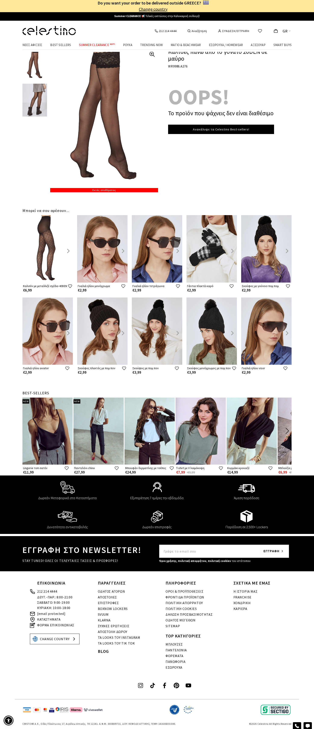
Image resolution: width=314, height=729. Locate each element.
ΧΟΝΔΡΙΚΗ (242, 603)
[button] (8, 720)
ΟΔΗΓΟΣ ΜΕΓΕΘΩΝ (180, 620)
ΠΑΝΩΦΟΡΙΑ (175, 661)
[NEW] (47, 463)
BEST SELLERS (60, 45)
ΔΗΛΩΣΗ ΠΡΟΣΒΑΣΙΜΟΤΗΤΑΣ (189, 614)
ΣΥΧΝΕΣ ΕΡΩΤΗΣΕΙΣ (114, 626)
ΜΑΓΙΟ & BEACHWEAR (186, 45)
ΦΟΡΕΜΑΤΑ (174, 656)
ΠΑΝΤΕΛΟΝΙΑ (176, 650)
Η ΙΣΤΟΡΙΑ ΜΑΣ (245, 591)
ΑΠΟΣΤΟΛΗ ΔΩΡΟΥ (112, 632)
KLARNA (104, 620)
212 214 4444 (47, 591)
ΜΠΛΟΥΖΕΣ (174, 644)
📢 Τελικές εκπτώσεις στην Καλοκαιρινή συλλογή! (157, 16)
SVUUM (103, 614)
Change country (153, 9)
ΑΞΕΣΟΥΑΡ (258, 45)
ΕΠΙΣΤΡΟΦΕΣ (108, 603)
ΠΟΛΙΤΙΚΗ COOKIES (181, 609)
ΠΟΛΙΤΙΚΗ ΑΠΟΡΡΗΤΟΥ (184, 603)
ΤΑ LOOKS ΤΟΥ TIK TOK (116, 643)
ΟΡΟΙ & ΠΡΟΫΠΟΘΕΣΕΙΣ (184, 591)
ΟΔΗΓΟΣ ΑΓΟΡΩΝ (111, 591)
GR (285, 31)
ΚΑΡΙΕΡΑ (240, 609)
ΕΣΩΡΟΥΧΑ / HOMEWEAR (226, 45)
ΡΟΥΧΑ (127, 45)
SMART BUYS (282, 45)
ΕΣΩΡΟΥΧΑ (174, 667)
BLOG (103, 651)
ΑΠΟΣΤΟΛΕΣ (107, 597)
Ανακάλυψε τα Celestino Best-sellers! (221, 129)
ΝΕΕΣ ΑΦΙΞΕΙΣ (32, 45)
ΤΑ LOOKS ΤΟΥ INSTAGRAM (119, 637)
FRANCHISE (242, 597)
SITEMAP (173, 626)
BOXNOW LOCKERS (113, 609)
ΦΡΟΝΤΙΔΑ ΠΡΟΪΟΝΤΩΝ (185, 597)
